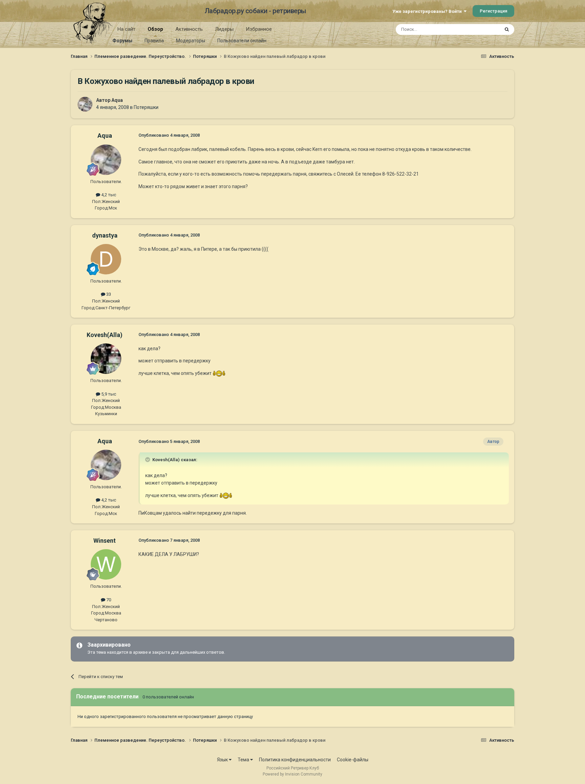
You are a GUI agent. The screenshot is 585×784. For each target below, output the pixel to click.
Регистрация (493, 11)
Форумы (122, 40)
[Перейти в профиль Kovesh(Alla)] (106, 358)
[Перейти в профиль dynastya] (106, 259)
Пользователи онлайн (241, 40)
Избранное (259, 29)
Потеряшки (146, 107)
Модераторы (190, 40)
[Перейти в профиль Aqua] (85, 104)
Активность (189, 29)
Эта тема (481, 29)
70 (108, 599)
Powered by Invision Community (292, 774)
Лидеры (224, 29)
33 (108, 294)
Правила (154, 40)
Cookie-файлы (352, 759)
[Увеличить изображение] (219, 373)
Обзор (155, 29)
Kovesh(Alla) (105, 334)
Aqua (117, 100)
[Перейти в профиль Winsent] (106, 564)
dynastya (104, 235)
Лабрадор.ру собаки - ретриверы (255, 11)
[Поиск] (506, 29)
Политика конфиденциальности (295, 759)
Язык (223, 759)
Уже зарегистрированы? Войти (428, 11)
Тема (244, 759)
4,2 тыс (108, 194)
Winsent (104, 540)
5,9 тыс (108, 394)
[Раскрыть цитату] (148, 459)
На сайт (126, 29)
